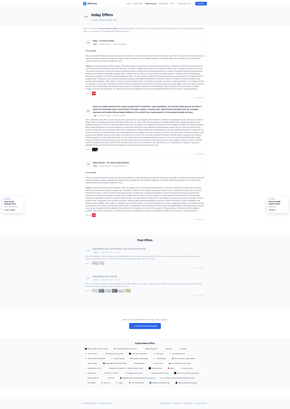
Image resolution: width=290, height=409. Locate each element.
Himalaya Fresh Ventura (135, 373)
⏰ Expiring (163, 4)
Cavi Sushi (111, 378)
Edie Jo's (107, 383)
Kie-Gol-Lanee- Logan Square (185, 358)
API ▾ (172, 4)
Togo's (121, 383)
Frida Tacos (160, 354)
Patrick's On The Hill (112, 373)
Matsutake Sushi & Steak (160, 373)
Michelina (170, 349)
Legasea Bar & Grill (95, 368)
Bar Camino (92, 383)
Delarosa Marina (94, 378)
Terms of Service (201, 403)
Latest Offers (138, 4)
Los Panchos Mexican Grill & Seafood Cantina (179, 378)
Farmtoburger (161, 358)
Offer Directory (151, 4)
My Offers (201, 4)
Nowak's (184, 349)
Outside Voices (157, 368)
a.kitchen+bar (158, 363)
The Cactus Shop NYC (140, 354)
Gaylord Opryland (151, 349)
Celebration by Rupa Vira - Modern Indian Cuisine (126, 368)
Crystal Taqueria (119, 358)
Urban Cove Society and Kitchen (189, 373)
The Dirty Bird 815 (138, 383)
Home (129, 4)
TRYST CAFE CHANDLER (97, 358)
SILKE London (93, 363)
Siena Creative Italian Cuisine (98, 349)
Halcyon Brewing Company (188, 383)
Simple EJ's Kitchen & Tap (161, 383)
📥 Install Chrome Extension (145, 326)
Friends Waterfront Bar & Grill (127, 349)
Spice (173, 368)
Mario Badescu (140, 363)
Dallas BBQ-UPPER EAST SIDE (117, 363)
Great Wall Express (179, 354)
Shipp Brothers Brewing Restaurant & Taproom (139, 378)
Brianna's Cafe (188, 368)
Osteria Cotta (93, 354)
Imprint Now (92, 373)
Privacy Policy (188, 403)
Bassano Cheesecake (141, 358)
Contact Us (177, 403)
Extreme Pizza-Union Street (181, 363)
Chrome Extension (184, 4)
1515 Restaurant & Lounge (115, 354)
